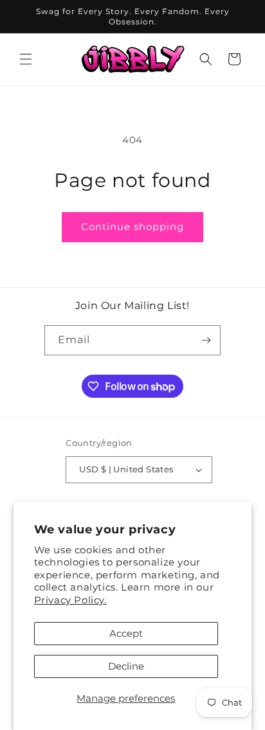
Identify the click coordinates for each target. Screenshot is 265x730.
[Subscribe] (206, 340)
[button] (26, 59)
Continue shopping (132, 226)
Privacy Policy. (70, 600)
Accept (126, 633)
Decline (126, 666)
